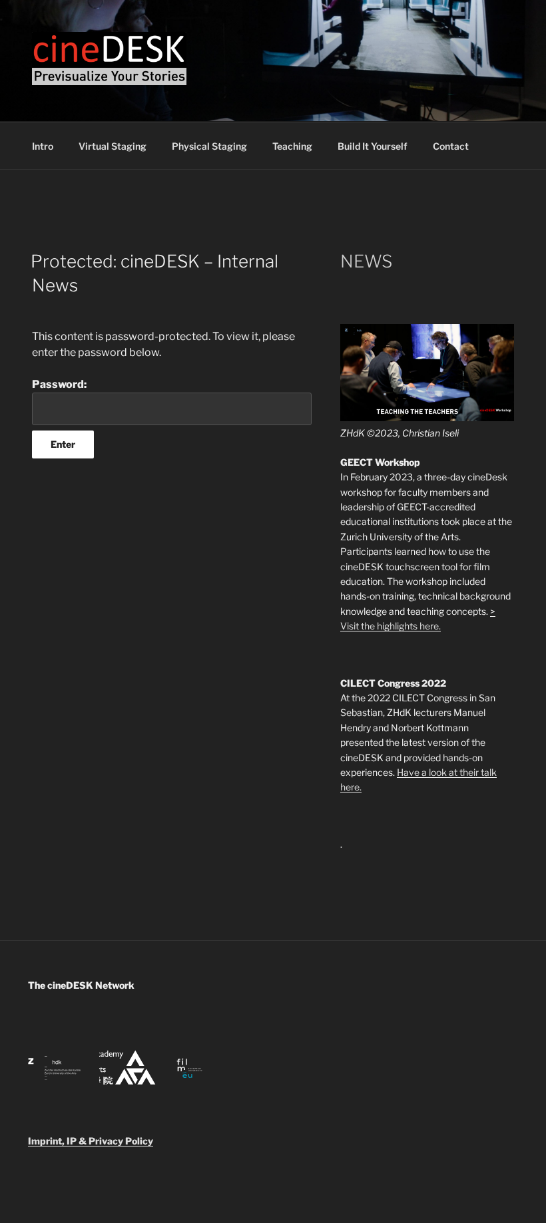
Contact (451, 146)
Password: (59, 384)
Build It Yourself (373, 146)
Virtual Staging (112, 146)
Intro (42, 146)
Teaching (292, 146)
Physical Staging (209, 146)
